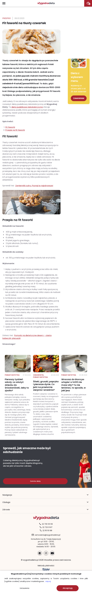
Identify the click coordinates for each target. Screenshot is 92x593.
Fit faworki (10, 127)
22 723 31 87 (47, 527)
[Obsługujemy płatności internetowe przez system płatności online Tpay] (46, 569)
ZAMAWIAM (78, 98)
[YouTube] (52, 553)
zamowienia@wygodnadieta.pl (47, 535)
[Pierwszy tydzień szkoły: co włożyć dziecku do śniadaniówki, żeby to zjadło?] (18, 395)
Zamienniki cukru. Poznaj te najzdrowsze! (34, 185)
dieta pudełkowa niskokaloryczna (27, 107)
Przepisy (6, 18)
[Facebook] (39, 553)
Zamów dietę (35, 481)
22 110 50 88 (47, 530)
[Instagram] (46, 553)
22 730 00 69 (47, 524)
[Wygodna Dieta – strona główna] (46, 3)
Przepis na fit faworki (15, 130)
